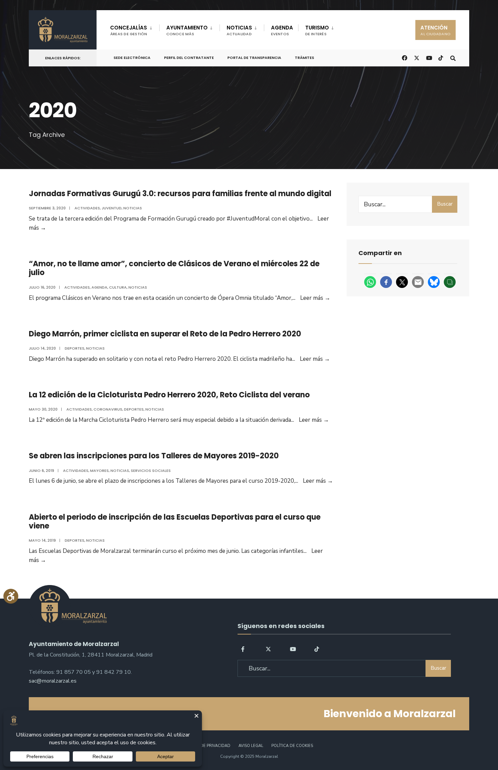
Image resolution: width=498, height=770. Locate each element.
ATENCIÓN (435, 30)
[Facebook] (243, 649)
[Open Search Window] (453, 57)
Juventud (112, 208)
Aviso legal (250, 745)
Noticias (132, 208)
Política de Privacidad (206, 745)
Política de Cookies (292, 745)
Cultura (118, 287)
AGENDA (282, 30)
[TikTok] (441, 57)
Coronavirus (108, 409)
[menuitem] (134, 29)
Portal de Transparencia (254, 57)
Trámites (304, 57)
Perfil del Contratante (189, 57)
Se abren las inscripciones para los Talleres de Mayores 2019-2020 (154, 456)
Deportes (74, 348)
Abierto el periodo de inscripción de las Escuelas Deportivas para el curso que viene (174, 521)
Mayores (99, 470)
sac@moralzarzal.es (53, 681)
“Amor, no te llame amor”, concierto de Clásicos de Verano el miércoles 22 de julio (174, 268)
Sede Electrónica (131, 57)
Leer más (315, 298)
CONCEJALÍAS (128, 30)
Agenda (99, 287)
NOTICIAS (239, 30)
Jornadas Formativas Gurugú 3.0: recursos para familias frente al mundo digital (180, 193)
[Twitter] (268, 649)
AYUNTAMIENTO (187, 30)
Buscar (445, 204)
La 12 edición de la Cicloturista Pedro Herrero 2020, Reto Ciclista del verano (169, 395)
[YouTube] (292, 649)
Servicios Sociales (151, 470)
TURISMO (317, 30)
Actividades (87, 208)
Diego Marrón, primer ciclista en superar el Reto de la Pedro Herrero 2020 (165, 334)
